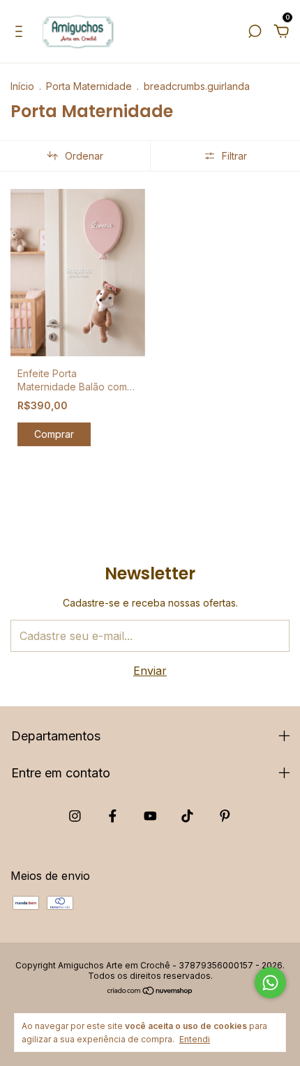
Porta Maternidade (89, 86)
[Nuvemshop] (150, 991)
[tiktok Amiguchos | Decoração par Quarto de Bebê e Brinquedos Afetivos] (187, 816)
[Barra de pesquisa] (254, 32)
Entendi (194, 1039)
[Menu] (21, 32)
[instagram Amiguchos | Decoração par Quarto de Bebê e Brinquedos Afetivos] (75, 816)
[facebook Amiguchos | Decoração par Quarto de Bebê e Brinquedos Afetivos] (112, 816)
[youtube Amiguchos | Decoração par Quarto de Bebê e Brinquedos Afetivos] (150, 816)
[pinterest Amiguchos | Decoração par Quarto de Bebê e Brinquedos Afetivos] (225, 816)
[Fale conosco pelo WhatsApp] (270, 982)
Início (22, 86)
